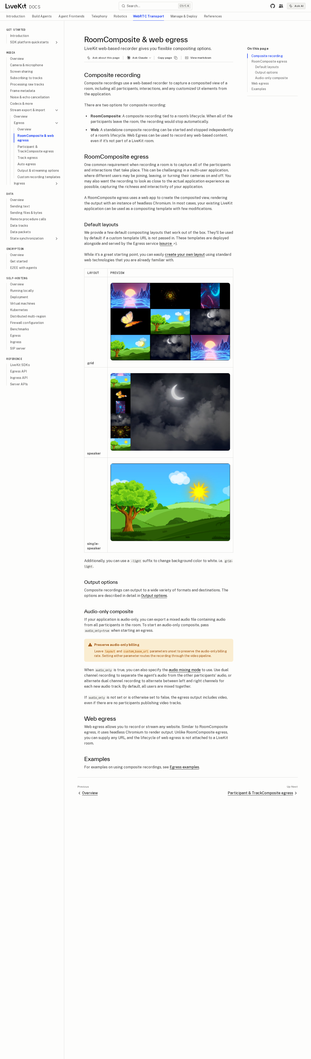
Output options (154, 595)
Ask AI (298, 6)
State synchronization (27, 238)
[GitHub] (273, 6)
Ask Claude (140, 57)
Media (10, 52)
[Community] (281, 6)
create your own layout (185, 254)
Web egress (260, 83)
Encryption (15, 248)
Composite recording (267, 56)
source (166, 243)
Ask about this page (105, 57)
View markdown (200, 57)
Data (9, 193)
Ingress (19, 183)
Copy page (165, 57)
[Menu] (151, 58)
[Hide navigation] (59, 25)
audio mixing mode (185, 670)
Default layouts (267, 67)
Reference (14, 358)
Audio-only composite (271, 78)
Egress (19, 123)
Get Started (16, 29)
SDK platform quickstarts (29, 42)
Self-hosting (16, 278)
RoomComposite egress (269, 61)
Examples (258, 89)
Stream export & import (27, 110)
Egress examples (184, 767)
